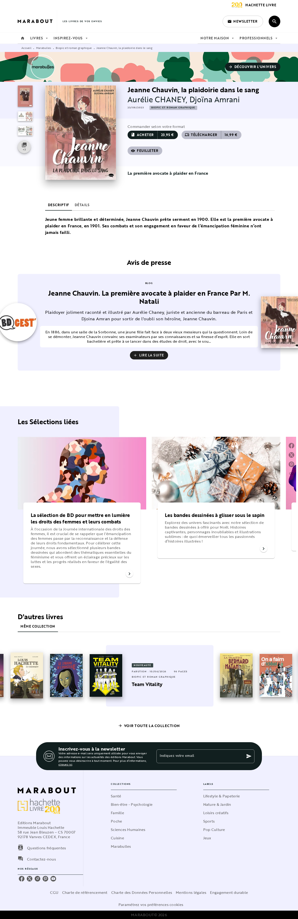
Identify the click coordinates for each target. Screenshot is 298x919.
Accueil (26, 48)
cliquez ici (65, 764)
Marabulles (43, 48)
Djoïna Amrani (215, 99)
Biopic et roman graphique (74, 48)
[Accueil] (37, 21)
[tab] (22, 38)
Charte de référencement (85, 892)
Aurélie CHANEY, (158, 99)
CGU (54, 892)
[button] (243, 21)
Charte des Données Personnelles (141, 892)
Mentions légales (191, 892)
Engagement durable (229, 892)
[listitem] (22, 879)
